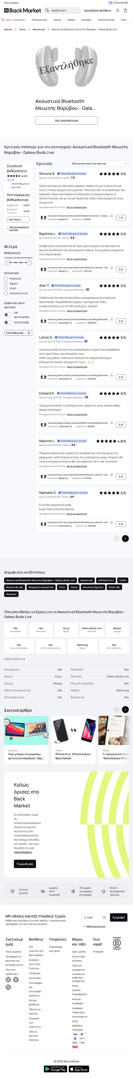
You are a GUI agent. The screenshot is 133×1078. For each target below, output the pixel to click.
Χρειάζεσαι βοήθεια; (98, 10)
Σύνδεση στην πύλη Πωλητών (34, 964)
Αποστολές (35, 978)
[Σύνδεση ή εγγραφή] (117, 10)
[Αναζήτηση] (47, 10)
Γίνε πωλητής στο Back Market (36, 951)
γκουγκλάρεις (23, 852)
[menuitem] (39, 20)
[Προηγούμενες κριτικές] (116, 538)
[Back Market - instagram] (8, 979)
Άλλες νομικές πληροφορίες (79, 990)
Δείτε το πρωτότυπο (76, 207)
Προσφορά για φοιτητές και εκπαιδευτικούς (14, 960)
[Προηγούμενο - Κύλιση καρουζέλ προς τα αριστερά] (116, 709)
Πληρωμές (35, 973)
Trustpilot (98, 951)
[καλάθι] (125, 10)
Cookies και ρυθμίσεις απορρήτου (78, 977)
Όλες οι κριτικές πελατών (34, 1036)
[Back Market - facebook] (16, 979)
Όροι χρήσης (79, 951)
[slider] (7, 262)
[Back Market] (22, 10)
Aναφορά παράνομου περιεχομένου (79, 1012)
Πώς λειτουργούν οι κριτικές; (19, 228)
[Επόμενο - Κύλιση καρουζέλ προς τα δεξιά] (125, 709)
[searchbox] (65, 10)
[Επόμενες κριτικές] (125, 538)
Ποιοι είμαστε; (14, 951)
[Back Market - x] (8, 987)
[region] (66, 741)
